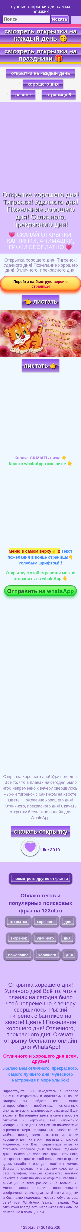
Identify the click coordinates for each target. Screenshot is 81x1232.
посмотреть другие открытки (40, 878)
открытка (18, 921)
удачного (45, 938)
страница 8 (58, 94)
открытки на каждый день (40, 73)
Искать (59, 19)
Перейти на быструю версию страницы (40, 284)
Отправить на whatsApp (40, 591)
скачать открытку (40, 831)
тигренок (19, 938)
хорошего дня (43, 84)
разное (23, 94)
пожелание (18, 954)
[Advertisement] (40, 146)
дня (67, 921)
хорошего (46, 921)
